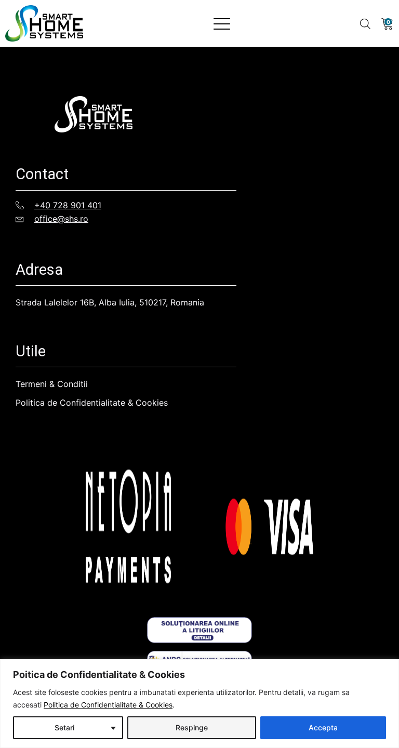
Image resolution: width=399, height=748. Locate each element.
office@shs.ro (61, 219)
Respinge (192, 727)
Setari (64, 727)
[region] (199, 703)
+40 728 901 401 (67, 205)
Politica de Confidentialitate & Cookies (108, 704)
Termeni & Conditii (52, 384)
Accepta (323, 727)
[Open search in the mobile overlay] (365, 24)
